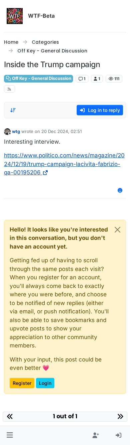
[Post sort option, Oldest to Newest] (13, 110)
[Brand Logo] (15, 16)
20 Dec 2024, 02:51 (61, 131)
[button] (10, 436)
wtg (16, 131)
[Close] (117, 229)
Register (22, 383)
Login (45, 383)
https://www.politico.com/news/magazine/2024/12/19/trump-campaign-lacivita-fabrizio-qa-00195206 (64, 164)
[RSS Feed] (9, 89)
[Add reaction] (120, 190)
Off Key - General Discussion (41, 78)
